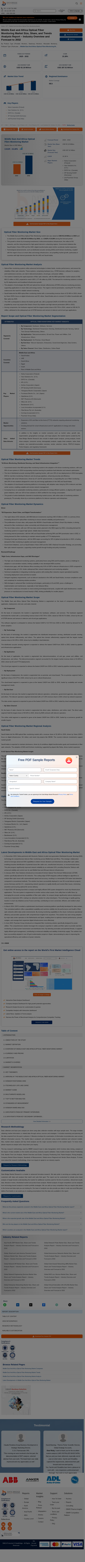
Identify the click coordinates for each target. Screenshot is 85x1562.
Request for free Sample (42, 801)
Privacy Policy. (63, 794)
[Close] (77, 757)
